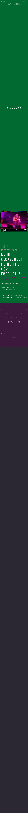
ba (22, 1)
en (24, 1)
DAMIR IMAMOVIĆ (14, 4)
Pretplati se (14, 337)
